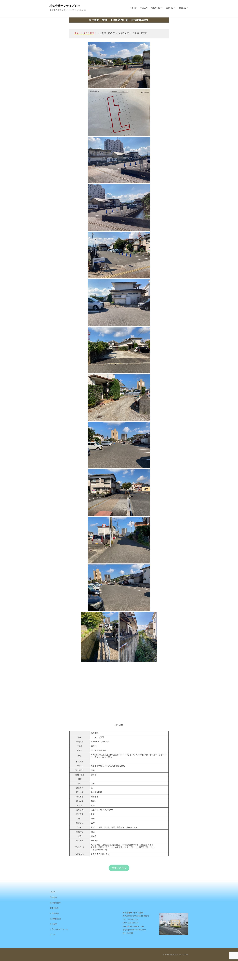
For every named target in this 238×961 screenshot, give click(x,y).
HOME (133, 8)
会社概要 (53, 924)
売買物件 (144, 8)
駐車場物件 (183, 8)
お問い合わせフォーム (59, 929)
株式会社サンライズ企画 (65, 5)
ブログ (52, 934)
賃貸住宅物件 (156, 8)
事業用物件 (170, 8)
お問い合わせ (119, 868)
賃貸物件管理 (55, 919)
